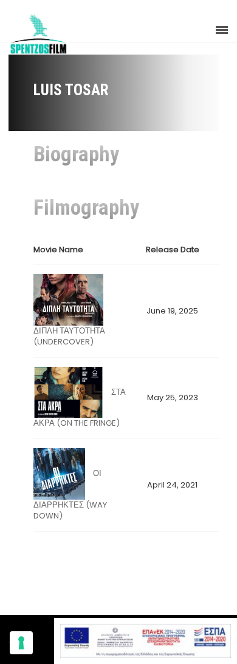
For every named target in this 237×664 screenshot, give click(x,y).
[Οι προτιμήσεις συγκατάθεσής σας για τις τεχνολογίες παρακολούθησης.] (21, 642)
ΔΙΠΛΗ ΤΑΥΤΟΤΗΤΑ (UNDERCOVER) (69, 336)
